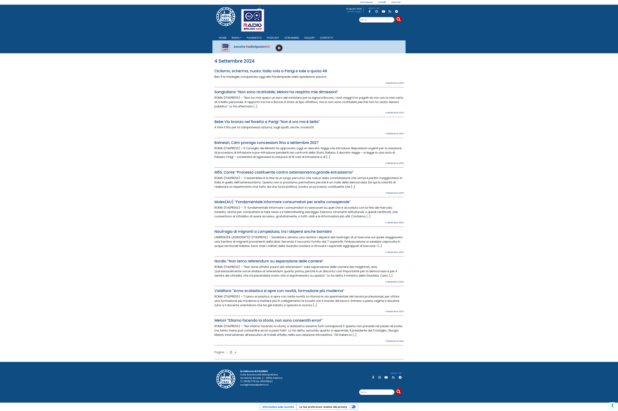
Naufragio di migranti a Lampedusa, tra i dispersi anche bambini (273, 231)
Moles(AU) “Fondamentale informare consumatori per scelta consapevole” (282, 201)
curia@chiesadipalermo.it (254, 384)
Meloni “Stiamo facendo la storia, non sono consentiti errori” (268, 320)
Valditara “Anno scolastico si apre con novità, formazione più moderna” (279, 290)
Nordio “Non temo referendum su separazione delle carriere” (268, 261)
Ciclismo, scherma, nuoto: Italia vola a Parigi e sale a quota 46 (270, 71)
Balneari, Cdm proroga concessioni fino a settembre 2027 (266, 142)
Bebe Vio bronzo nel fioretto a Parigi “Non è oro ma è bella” (267, 121)
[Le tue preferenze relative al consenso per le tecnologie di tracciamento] (612, 405)
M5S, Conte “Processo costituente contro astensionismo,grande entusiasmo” (284, 172)
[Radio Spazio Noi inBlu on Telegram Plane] (398, 11)
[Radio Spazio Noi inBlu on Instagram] (378, 11)
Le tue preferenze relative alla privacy (323, 406)
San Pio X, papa (354, 11)
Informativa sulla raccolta (278, 406)
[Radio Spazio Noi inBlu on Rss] (391, 11)
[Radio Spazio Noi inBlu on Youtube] (385, 11)
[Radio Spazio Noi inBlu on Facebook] (371, 11)
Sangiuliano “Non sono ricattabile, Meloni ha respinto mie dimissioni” (276, 91)
